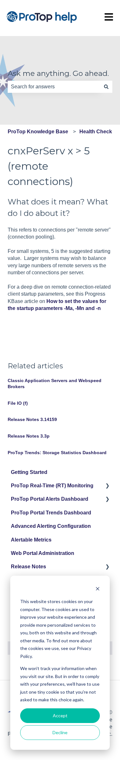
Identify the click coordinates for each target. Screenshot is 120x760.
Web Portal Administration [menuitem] (42, 553)
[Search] (106, 87)
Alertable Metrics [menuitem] (31, 539)
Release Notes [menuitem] (28, 566)
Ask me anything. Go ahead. (58, 73)
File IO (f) (18, 403)
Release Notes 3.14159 (32, 419)
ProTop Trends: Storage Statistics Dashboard (57, 452)
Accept (60, 715)
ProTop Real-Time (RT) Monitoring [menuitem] (52, 485)
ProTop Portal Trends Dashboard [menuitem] (51, 512)
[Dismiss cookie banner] (97, 590)
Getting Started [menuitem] (29, 472)
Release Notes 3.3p (29, 436)
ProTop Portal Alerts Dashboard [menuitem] (49, 499)
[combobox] (54, 87)
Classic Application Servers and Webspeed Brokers (54, 383)
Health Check (95, 131)
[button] (107, 486)
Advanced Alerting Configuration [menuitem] (51, 526)
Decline (60, 732)
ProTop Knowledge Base (38, 131)
